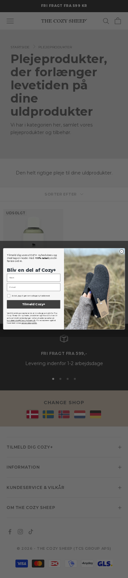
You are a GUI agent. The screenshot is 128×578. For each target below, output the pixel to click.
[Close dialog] (122, 252)
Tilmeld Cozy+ (33, 304)
